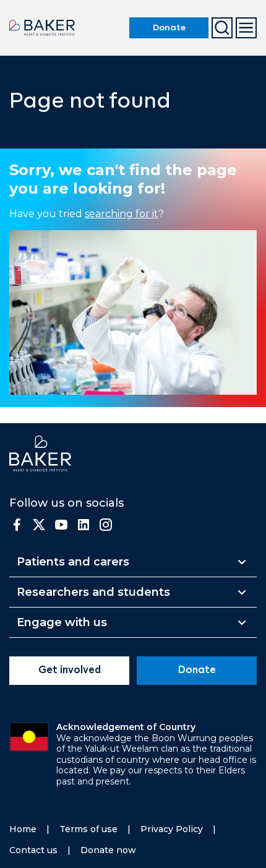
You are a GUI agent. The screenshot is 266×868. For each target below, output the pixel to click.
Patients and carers (73, 562)
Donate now (108, 850)
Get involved (69, 671)
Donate (169, 28)
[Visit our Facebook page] (16, 524)
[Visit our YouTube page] (61, 524)
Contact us (33, 850)
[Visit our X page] (39, 524)
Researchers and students (93, 592)
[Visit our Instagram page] (105, 524)
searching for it (121, 214)
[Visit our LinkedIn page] (83, 524)
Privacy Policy (171, 829)
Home (22, 829)
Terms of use (88, 829)
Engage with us (62, 622)
